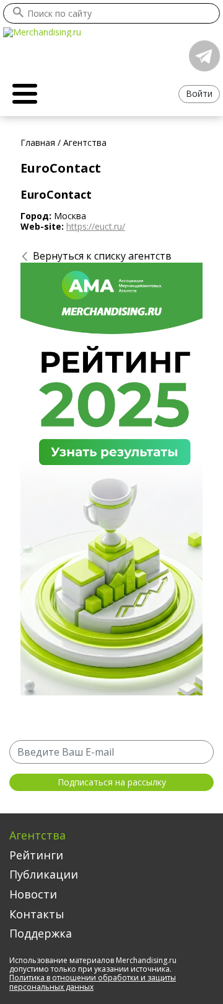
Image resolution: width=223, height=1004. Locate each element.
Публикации (43, 874)
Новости (33, 894)
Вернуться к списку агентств (102, 256)
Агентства (37, 835)
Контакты (36, 914)
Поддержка (40, 933)
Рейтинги (36, 855)
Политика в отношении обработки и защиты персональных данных (92, 982)
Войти (199, 93)
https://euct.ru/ (95, 226)
